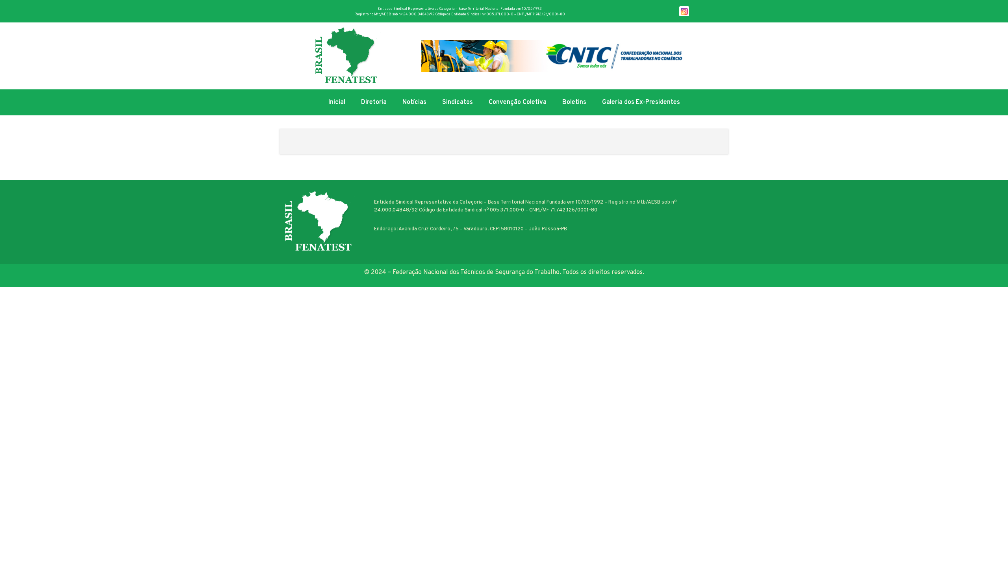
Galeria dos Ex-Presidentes (641, 102)
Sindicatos (457, 102)
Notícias (414, 102)
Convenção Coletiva (518, 102)
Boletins (574, 102)
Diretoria (374, 102)
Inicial (336, 102)
